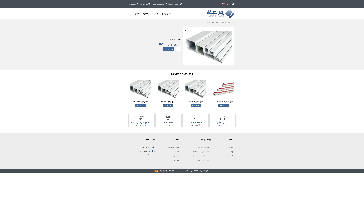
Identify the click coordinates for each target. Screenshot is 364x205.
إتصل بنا (230, 151)
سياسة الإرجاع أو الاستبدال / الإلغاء (197, 151)
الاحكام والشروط (203, 147)
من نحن (230, 147)
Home (232, 22)
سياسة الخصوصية (203, 160)
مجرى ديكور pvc (167, 13)
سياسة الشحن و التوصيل (201, 155)
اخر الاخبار (230, 155)
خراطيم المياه (147, 13)
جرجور (157, 13)
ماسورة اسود (135, 13)
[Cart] (223, 4)
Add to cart (168, 49)
